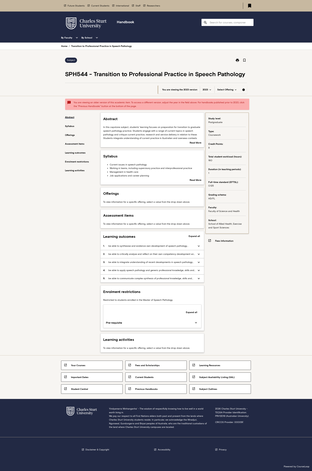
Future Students (76, 5)
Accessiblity (164, 449)
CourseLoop (303, 466)
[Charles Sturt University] (86, 24)
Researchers (153, 5)
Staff (138, 5)
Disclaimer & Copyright (97, 449)
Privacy (223, 449)
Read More (195, 143)
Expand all (194, 236)
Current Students (100, 5)
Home (64, 46)
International (122, 5)
